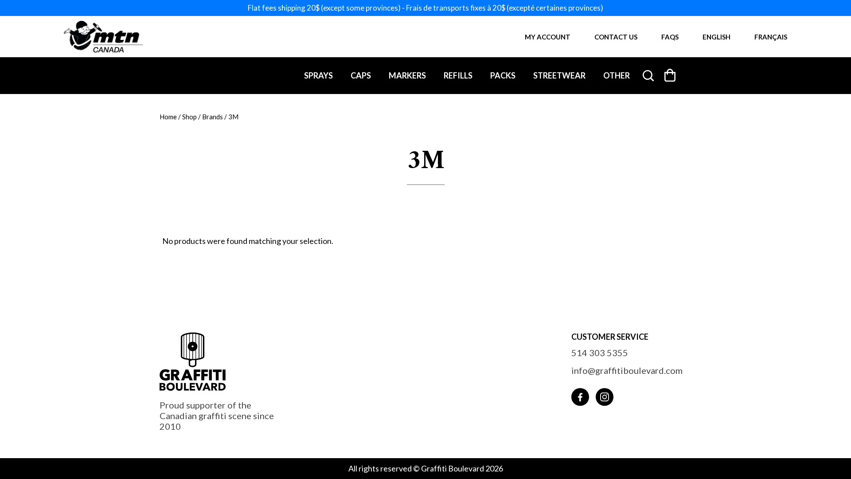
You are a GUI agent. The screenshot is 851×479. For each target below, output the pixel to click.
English (716, 37)
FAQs (670, 37)
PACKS (502, 75)
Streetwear (559, 75)
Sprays (318, 75)
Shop (189, 117)
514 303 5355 (599, 352)
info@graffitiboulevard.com (627, 370)
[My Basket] (670, 75)
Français (770, 37)
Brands (212, 117)
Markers (407, 75)
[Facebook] (580, 397)
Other (616, 75)
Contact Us (615, 37)
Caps (361, 75)
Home (168, 117)
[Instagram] (604, 397)
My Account (547, 37)
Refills (458, 75)
